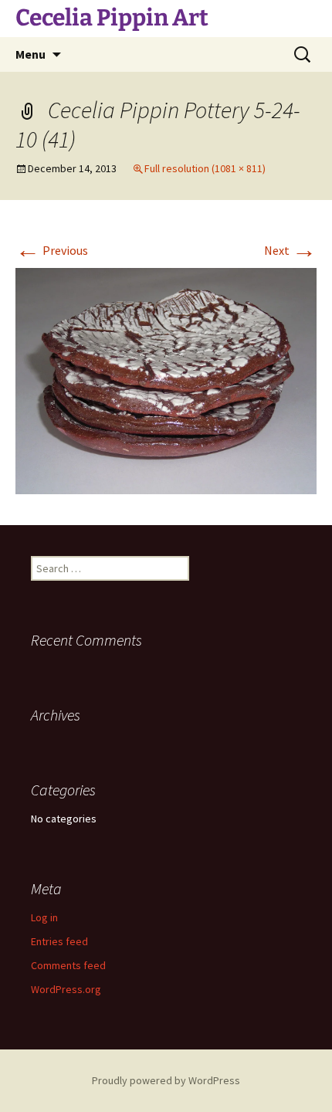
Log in (44, 917)
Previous (51, 250)
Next (290, 250)
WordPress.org (66, 989)
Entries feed (59, 941)
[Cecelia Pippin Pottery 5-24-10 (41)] (166, 379)
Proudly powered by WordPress (166, 1080)
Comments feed (68, 965)
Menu (30, 54)
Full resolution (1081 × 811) (205, 168)
